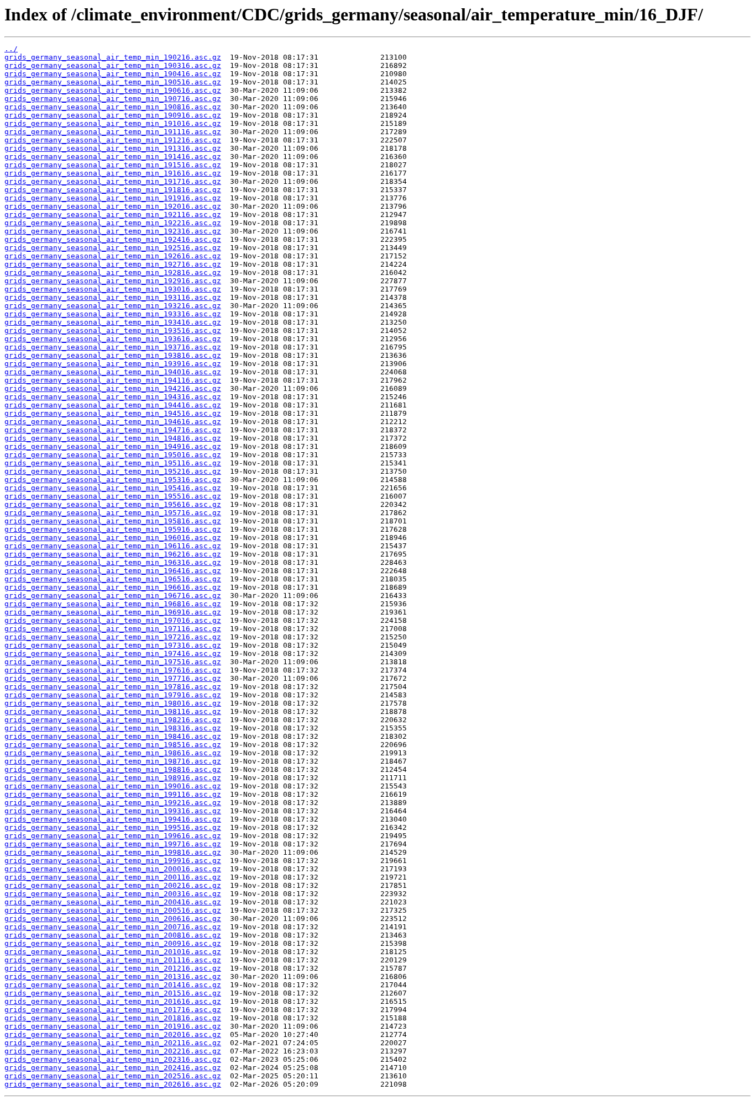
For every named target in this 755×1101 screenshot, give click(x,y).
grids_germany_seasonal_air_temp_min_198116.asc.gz (112, 711)
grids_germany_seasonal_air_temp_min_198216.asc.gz (112, 720)
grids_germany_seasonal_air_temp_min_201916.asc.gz (112, 1026)
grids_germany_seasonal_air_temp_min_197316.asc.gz (112, 645)
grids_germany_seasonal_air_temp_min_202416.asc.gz (112, 1067)
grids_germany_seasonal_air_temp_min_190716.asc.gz (112, 98)
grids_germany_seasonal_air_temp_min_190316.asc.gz (112, 65)
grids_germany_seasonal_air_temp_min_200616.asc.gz (112, 918)
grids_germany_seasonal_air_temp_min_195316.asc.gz (112, 479)
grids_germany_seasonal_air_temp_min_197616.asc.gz (112, 670)
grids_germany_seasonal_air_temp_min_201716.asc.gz (112, 1009)
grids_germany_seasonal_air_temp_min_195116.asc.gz (112, 463)
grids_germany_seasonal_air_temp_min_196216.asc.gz (112, 554)
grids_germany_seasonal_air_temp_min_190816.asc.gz (112, 107)
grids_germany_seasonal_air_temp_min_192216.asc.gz (112, 223)
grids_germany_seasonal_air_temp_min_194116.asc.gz (112, 380)
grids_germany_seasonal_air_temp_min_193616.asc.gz (112, 339)
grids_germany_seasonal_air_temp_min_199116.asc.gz (112, 794)
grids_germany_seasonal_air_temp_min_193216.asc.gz (112, 305)
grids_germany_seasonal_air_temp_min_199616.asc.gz (112, 836)
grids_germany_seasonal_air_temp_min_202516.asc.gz (112, 1076)
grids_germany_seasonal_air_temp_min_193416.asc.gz (112, 322)
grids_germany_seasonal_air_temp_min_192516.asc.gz (112, 248)
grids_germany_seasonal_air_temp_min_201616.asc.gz (112, 1001)
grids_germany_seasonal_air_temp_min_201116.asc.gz (112, 960)
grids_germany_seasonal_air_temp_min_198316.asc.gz (112, 728)
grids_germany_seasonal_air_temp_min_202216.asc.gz (112, 1051)
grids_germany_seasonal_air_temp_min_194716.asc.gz (112, 430)
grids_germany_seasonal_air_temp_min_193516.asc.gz (112, 330)
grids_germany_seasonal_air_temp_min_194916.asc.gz (112, 446)
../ (11, 49)
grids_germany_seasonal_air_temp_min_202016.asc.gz (112, 1034)
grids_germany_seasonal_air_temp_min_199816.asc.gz (112, 852)
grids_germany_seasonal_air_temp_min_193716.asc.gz (112, 347)
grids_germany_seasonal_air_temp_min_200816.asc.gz (112, 935)
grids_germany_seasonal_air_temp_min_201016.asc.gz (112, 952)
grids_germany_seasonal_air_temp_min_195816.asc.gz (112, 521)
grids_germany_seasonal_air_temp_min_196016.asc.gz (112, 537)
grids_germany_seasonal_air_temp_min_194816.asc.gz (112, 438)
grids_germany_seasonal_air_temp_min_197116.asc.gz (112, 628)
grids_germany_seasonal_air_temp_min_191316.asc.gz (112, 148)
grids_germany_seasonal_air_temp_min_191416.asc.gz (112, 156)
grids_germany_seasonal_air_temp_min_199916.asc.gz (112, 860)
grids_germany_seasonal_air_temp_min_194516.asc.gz (112, 413)
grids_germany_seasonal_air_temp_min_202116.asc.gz (112, 1043)
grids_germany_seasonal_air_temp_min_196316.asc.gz (112, 562)
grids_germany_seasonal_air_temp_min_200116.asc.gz (112, 877)
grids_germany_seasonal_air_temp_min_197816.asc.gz (112, 686)
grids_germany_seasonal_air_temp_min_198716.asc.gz (112, 761)
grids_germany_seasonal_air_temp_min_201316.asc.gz (112, 976)
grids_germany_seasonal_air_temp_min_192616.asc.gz (112, 256)
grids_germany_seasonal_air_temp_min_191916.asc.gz (112, 198)
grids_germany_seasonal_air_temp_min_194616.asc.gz (112, 421)
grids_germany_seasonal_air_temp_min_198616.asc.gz (112, 753)
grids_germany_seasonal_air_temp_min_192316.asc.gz (112, 231)
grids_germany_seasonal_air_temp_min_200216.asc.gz (112, 885)
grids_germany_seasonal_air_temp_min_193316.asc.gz (112, 314)
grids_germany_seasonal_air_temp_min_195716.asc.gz (112, 513)
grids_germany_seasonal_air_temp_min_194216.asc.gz (112, 388)
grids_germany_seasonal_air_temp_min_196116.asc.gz (112, 546)
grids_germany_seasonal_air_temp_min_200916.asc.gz (112, 943)
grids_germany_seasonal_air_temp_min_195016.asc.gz (112, 455)
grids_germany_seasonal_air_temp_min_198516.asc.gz (112, 744)
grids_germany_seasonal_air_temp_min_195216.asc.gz (112, 471)
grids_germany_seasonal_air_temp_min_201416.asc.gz (112, 985)
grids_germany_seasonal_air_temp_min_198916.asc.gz (112, 778)
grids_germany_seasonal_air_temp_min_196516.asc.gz (112, 579)
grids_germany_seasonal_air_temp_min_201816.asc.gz (112, 1018)
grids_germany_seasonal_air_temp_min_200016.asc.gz (112, 869)
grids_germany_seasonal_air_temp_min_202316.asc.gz (112, 1059)
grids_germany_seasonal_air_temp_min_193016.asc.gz (112, 289)
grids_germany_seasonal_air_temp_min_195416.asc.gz (112, 488)
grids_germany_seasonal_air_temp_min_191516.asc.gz (112, 165)
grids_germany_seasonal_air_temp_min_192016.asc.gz (112, 206)
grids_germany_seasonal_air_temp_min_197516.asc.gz (112, 662)
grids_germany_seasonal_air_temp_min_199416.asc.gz (112, 819)
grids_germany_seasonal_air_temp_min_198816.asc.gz (112, 769)
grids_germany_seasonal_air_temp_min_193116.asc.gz (112, 297)
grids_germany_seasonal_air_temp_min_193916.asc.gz (112, 363)
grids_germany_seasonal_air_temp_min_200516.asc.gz (112, 910)
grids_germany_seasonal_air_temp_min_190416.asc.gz (112, 74)
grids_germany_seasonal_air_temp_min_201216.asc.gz (112, 968)
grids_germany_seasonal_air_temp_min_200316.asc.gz (112, 894)
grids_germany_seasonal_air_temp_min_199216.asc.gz (112, 802)
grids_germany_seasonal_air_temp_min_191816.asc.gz (112, 190)
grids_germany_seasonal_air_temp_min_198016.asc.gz (112, 703)
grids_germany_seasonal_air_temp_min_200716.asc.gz (112, 927)
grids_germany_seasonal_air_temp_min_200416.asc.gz (112, 902)
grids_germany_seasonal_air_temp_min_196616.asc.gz (112, 587)
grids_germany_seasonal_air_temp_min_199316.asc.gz (112, 811)
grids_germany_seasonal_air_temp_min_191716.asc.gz (112, 181)
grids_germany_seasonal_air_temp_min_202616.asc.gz (112, 1084)
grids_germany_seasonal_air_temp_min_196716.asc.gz (112, 595)
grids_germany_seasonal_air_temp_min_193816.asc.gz (112, 355)
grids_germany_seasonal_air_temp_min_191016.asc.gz (112, 123)
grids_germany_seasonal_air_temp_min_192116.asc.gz (112, 214)
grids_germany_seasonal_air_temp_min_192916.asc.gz (112, 281)
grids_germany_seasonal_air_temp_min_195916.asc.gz (112, 529)
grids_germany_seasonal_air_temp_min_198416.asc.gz (112, 736)
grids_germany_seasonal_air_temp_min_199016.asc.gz (112, 786)
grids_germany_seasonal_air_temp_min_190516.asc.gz (112, 82)
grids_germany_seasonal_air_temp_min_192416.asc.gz (112, 239)
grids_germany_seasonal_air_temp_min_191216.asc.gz (112, 140)
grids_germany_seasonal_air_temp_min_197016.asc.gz (112, 620)
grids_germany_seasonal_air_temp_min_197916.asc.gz (112, 695)
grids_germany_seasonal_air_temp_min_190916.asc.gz (112, 115)
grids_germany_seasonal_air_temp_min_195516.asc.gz (112, 496)
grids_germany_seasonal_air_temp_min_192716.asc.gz (112, 264)
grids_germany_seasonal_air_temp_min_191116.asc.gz (112, 132)
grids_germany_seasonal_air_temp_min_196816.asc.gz (112, 604)
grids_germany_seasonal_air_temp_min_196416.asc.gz (112, 571)
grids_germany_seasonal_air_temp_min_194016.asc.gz (112, 372)
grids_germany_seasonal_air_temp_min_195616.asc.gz (112, 504)
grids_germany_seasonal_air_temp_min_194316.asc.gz (112, 397)
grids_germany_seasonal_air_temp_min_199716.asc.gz (112, 844)
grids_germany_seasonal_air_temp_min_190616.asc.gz (112, 90)
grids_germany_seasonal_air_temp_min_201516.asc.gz (112, 993)
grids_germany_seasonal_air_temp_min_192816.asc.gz (112, 272)
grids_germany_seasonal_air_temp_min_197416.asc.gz (112, 653)
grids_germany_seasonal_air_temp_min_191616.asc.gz (112, 173)
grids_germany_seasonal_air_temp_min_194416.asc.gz (112, 405)
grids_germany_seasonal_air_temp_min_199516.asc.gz (112, 827)
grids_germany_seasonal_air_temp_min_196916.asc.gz (112, 612)
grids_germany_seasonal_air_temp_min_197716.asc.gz (112, 678)
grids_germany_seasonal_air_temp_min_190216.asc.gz (112, 57)
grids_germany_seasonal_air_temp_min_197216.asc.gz (112, 637)
